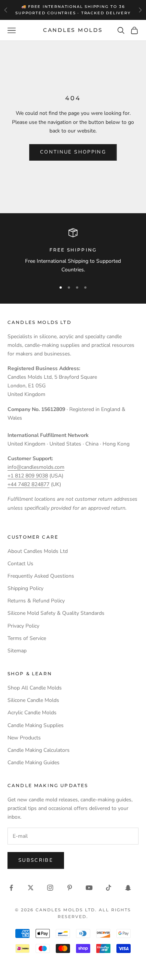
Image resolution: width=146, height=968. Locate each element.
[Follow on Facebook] (11, 887)
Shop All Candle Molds (34, 687)
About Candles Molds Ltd (37, 551)
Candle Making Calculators (38, 750)
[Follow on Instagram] (50, 887)
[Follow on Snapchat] (128, 887)
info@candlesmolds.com (35, 467)
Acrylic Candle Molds (32, 712)
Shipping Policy (25, 588)
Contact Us (20, 563)
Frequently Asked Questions (40, 576)
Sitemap (17, 650)
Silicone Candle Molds (33, 700)
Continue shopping (73, 152)
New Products (24, 737)
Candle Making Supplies (35, 725)
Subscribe (35, 860)
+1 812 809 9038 (27, 475)
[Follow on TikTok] (108, 887)
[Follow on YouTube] (89, 887)
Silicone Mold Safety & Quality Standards (55, 613)
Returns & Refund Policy (36, 600)
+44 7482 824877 (28, 484)
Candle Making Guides (33, 762)
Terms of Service (26, 638)
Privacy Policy (23, 625)
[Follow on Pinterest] (69, 887)
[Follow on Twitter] (30, 887)
